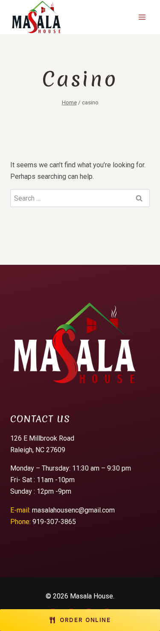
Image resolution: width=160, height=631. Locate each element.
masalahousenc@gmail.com (73, 510)
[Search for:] (80, 198)
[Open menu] (142, 17)
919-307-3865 (54, 522)
